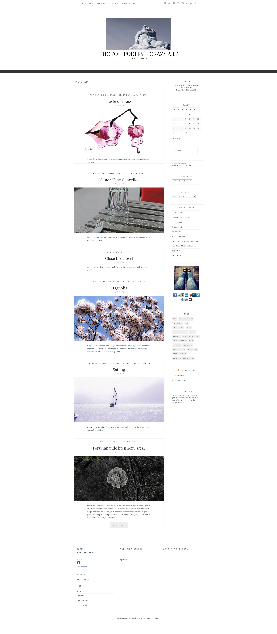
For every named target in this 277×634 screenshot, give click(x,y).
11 (173, 124)
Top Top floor (176, 232)
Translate (187, 165)
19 (177, 128)
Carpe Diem (101, 95)
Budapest (98, 174)
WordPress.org (82, 605)
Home (83, 3)
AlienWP (156, 618)
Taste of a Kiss (119, 101)
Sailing (119, 369)
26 (177, 133)
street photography (183, 358)
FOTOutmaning (180, 332)
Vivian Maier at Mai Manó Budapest (184, 246)
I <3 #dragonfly (177, 222)
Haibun (126, 95)
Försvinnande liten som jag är (119, 447)
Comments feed (82, 600)
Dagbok (109, 174)
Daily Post (122, 174)
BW (186, 323)
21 (185, 128)
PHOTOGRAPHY (137, 174)
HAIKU (135, 95)
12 (177, 124)
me (107, 442)
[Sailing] (119, 422)
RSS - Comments (83, 579)
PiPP (191, 341)
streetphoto (179, 354)
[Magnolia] (119, 340)
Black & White (186, 319)
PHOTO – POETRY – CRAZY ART (138, 53)
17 (198, 124)
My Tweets (124, 560)
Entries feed (81, 596)
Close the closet (119, 258)
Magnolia (119, 287)
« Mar (174, 139)
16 (194, 124)
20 (182, 128)
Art (92, 95)
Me (90, 3)
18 (173, 128)
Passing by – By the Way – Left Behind (185, 241)
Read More (120, 526)
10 (198, 119)
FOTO (109, 282)
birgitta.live (176, 251)
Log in (79, 591)
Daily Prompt (114, 252)
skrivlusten (179, 349)
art (175, 319)
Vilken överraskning (179, 380)
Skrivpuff (133, 442)
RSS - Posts (81, 574)
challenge (178, 327)
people (176, 336)
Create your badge (82, 566)
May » (179, 139)
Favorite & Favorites (178, 237)
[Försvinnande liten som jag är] (119, 500)
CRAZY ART (115, 95)
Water (147, 363)
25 (173, 133)
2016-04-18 (119, 105)
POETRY (144, 95)
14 (185, 124)
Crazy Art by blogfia (176, 549)
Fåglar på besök (177, 213)
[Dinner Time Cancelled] (119, 232)
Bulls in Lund (176, 255)
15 (190, 124)
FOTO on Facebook (131, 549)
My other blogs (129, 3)
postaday (187, 345)
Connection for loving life (181, 217)
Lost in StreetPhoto (106, 3)
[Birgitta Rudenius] (78, 564)
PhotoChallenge (191, 336)
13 (181, 124)
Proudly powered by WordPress (128, 618)
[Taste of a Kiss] (119, 153)
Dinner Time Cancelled (119, 179)
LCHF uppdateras (178, 375)
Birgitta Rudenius (81, 559)
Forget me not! (177, 227)
